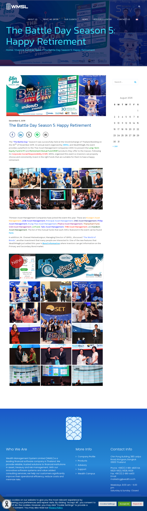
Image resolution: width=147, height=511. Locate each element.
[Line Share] (37, 134)
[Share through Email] (45, 134)
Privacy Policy (56, 507)
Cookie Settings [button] (107, 504)
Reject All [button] (137, 504)
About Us (32, 19)
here (11, 232)
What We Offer (51, 19)
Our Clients (70, 19)
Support (82, 469)
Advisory (82, 465)
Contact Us (123, 19)
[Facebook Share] (12, 134)
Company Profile (86, 456)
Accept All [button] (124, 504)
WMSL (66, 144)
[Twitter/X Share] (29, 134)
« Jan (115, 146)
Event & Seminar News (28, 50)
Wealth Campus (86, 473)
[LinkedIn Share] (20, 134)
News (85, 19)
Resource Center (103, 19)
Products (82, 460)
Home (9, 50)
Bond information (51, 243)
